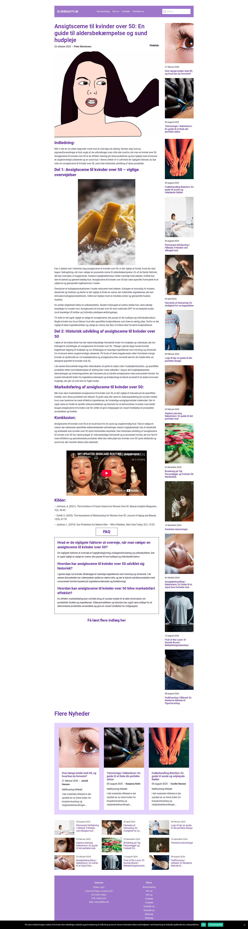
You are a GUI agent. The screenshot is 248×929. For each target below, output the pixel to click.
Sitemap (149, 914)
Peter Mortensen (82, 46)
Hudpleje (154, 45)
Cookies (126, 11)
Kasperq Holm (133, 783)
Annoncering (103, 11)
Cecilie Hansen (178, 783)
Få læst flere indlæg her (107, 620)
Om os (115, 11)
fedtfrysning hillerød (72, 789)
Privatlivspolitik (215, 925)
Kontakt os (138, 11)
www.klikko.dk (101, 902)
